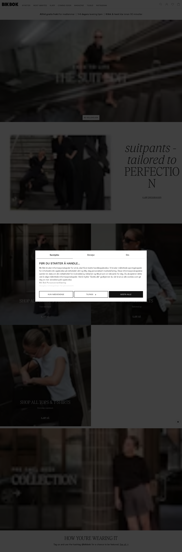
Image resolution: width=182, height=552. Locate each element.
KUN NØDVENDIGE (56, 294)
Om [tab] (127, 255)
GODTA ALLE (125, 294)
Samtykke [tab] (54, 255)
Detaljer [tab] (91, 255)
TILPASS (89, 294)
